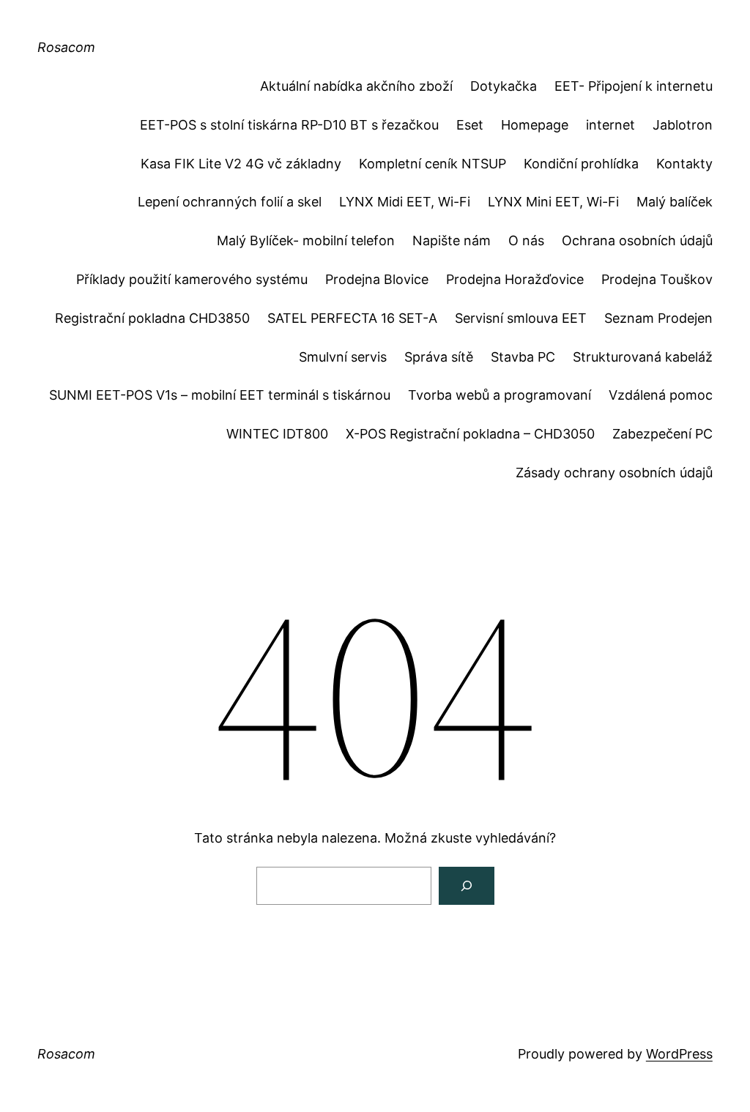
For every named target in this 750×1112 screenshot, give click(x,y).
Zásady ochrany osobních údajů (614, 472)
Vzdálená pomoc (661, 395)
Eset (469, 125)
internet (610, 125)
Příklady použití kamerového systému (192, 279)
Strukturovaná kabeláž (643, 357)
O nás (526, 240)
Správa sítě (438, 357)
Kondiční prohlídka (581, 163)
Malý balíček (674, 201)
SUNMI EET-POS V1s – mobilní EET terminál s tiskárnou (219, 395)
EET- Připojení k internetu (633, 86)
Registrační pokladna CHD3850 (152, 318)
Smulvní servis (343, 357)
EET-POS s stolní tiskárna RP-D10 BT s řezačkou (289, 125)
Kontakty (684, 163)
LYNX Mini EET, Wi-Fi (553, 201)
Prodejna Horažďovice (515, 279)
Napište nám (451, 240)
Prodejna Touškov (657, 279)
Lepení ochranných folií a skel (230, 201)
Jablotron (683, 125)
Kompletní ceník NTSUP (432, 163)
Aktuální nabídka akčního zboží (356, 86)
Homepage (534, 125)
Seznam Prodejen (658, 318)
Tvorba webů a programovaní (499, 395)
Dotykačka (503, 86)
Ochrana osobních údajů (637, 240)
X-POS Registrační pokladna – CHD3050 (470, 433)
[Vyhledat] (466, 886)
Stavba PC (523, 357)
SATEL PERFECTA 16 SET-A (352, 318)
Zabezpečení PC (662, 433)
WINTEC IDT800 (277, 433)
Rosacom (66, 47)
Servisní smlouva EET (521, 318)
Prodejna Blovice (376, 279)
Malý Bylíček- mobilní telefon (306, 240)
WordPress (679, 1053)
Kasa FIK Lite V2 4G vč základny (241, 163)
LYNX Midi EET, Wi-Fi (404, 201)
